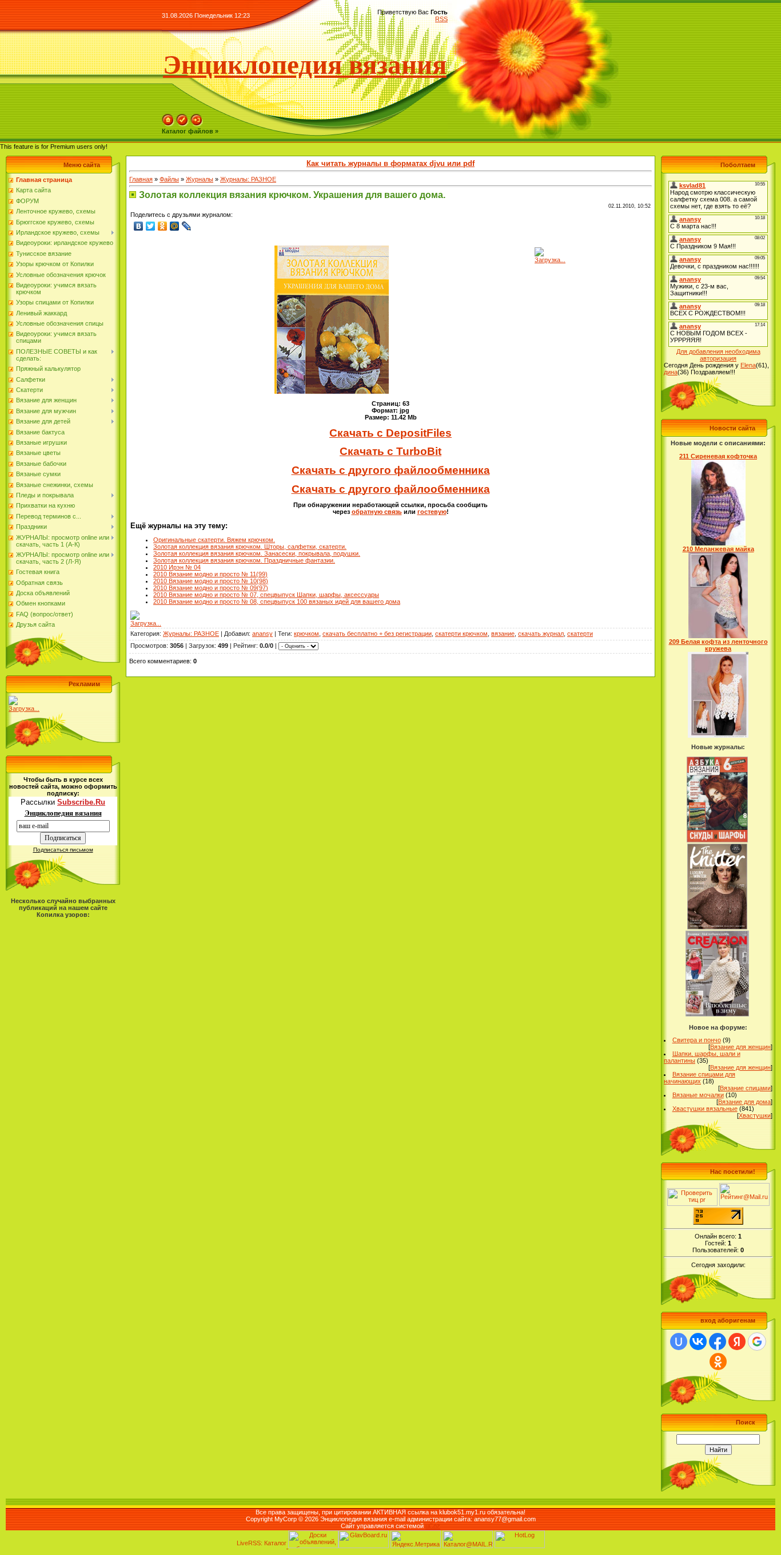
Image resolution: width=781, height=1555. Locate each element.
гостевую (432, 511)
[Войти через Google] (757, 1341)
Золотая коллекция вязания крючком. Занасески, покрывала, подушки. (256, 553)
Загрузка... (24, 708)
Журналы (199, 179)
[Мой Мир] (175, 226)
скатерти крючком (461, 633)
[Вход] (196, 124)
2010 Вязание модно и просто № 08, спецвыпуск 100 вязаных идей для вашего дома (276, 601)
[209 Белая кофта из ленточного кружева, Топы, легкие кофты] (718, 735)
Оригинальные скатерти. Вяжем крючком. (214, 539)
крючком (306, 633)
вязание (503, 633)
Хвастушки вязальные (705, 1108)
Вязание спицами (745, 1088)
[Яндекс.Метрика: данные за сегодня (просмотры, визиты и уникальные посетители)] (415, 1539)
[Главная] (168, 124)
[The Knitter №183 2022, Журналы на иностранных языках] (717, 927)
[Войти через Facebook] (717, 1341)
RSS (441, 18)
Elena (748, 365)
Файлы (169, 179)
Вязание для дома (744, 1101)
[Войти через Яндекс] (737, 1341)
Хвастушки (755, 1115)
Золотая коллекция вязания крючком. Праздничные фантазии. (244, 560)
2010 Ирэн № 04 (177, 567)
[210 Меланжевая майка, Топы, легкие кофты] (718, 635)
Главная (141, 179)
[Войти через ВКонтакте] (698, 1341)
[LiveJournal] (187, 226)
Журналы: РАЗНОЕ (248, 179)
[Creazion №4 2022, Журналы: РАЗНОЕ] (717, 1014)
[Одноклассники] (163, 226)
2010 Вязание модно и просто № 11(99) (210, 574)
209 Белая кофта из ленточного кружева (718, 645)
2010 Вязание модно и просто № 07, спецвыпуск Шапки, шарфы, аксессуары (266, 594)
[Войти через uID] (678, 1341)
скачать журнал (541, 633)
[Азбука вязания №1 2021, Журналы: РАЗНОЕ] (717, 840)
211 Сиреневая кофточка (718, 456)
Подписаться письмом (63, 849)
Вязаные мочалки (698, 1094)
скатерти (580, 633)
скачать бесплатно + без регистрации (377, 633)
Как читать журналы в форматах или (390, 163)
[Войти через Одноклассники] (718, 1361)
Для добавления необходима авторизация (718, 355)
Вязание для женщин (740, 1046)
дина (671, 372)
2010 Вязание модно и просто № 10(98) (210, 580)
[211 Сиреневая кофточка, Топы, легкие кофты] (718, 543)
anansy (262, 633)
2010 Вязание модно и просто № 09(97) (210, 587)
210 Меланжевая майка (718, 548)
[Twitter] (151, 226)
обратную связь (377, 511)
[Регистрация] (182, 124)
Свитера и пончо (696, 1039)
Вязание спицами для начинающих (699, 1078)
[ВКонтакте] (139, 226)
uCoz (432, 1525)
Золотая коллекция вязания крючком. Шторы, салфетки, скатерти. (249, 546)
